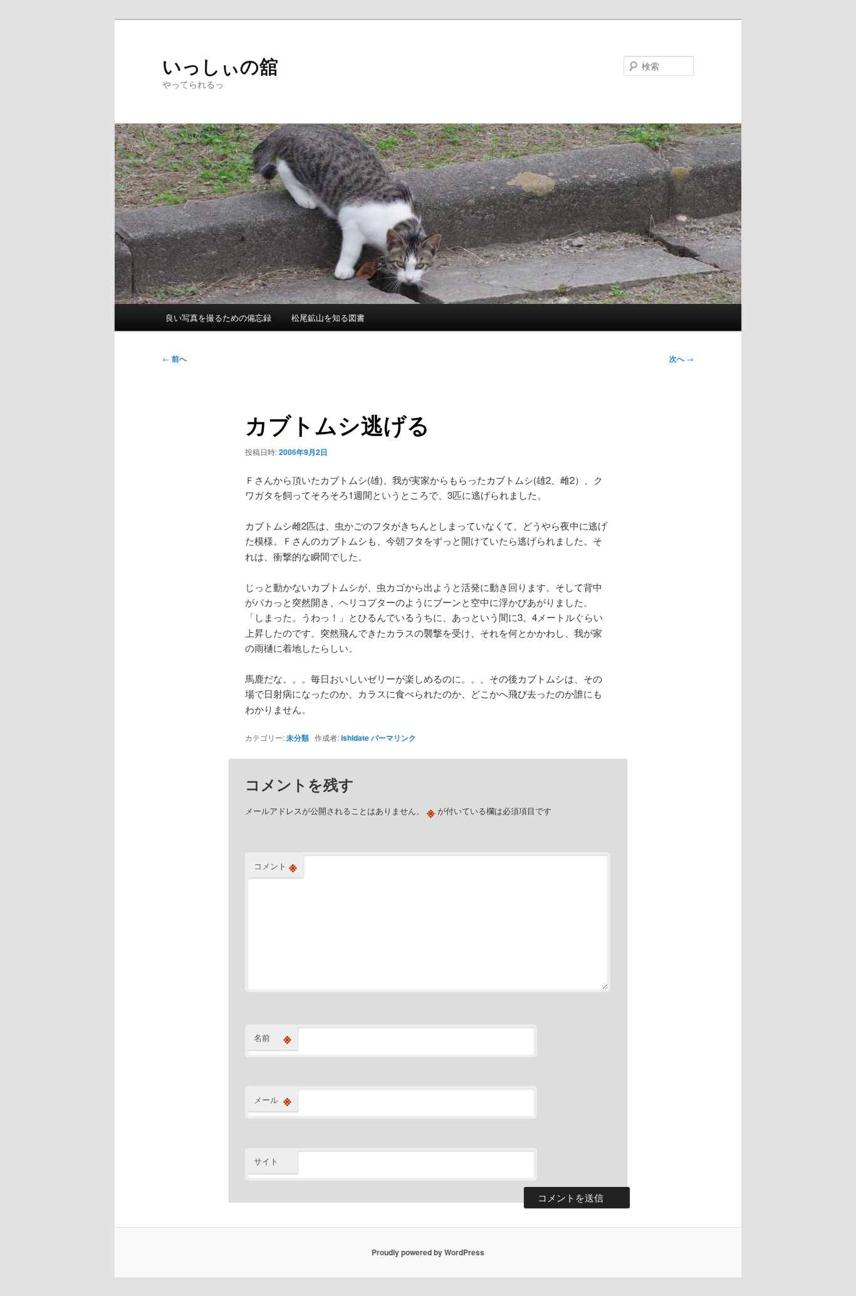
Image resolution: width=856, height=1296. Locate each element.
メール (272, 1100)
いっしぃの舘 (220, 65)
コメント (275, 866)
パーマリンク (393, 737)
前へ (174, 358)
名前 (272, 1038)
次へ (681, 358)
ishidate (355, 737)
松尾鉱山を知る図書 (328, 317)
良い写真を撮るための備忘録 (218, 317)
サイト (266, 1161)
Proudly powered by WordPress (428, 1252)
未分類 (297, 737)
